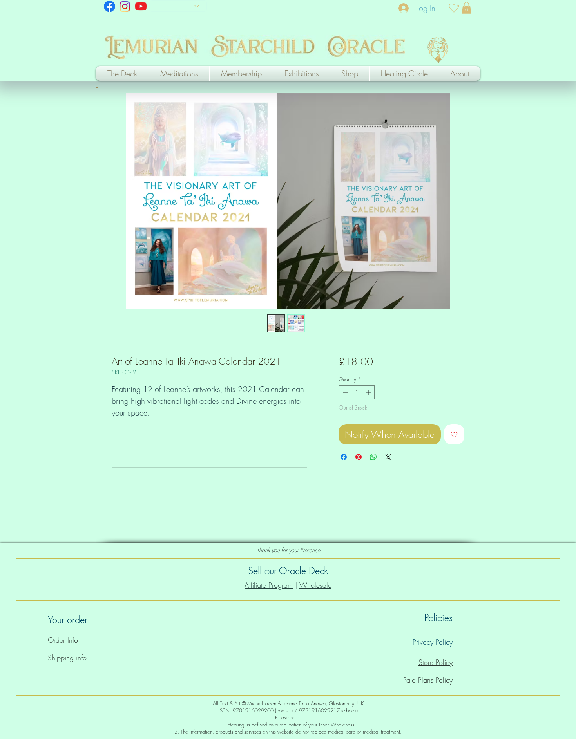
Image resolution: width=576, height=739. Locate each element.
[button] (466, 8)
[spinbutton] (356, 392)
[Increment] (369, 392)
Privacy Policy (433, 642)
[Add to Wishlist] (454, 434)
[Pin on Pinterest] (358, 457)
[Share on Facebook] (343, 457)
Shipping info (67, 657)
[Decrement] (344, 392)
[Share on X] (388, 457)
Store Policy (435, 662)
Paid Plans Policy (428, 680)
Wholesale (315, 585)
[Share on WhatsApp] (373, 457)
